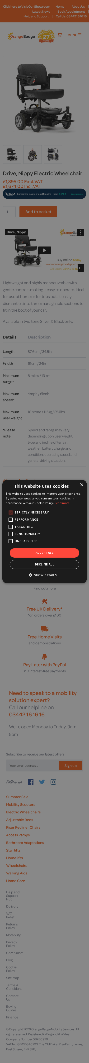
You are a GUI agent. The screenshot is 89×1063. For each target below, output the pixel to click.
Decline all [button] (44, 564)
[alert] (44, 531)
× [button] (81, 485)
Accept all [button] (44, 553)
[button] (44, 575)
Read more (62, 503)
